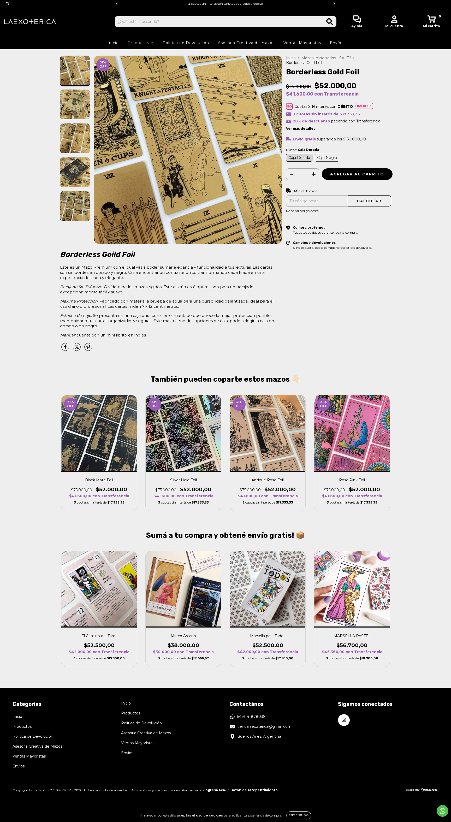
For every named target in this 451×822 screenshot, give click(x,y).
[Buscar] (330, 22)
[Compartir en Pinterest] (88, 349)
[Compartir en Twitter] (77, 349)
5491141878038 (251, 716)
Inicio (113, 42)
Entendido (299, 815)
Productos (139, 42)
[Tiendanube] (422, 790)
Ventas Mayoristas (302, 42)
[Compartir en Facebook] (65, 349)
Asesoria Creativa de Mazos (246, 42)
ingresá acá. (215, 790)
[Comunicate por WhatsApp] (442, 811)
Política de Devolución (186, 42)
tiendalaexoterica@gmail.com (264, 726)
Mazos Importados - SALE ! (326, 58)
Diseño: (302, 150)
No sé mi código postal (302, 211)
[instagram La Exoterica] (7, 3)
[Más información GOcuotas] (364, 106)
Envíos (336, 42)
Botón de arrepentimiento (254, 790)
